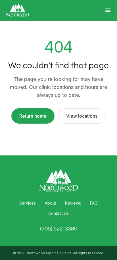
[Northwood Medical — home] (17, 10)
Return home (33, 116)
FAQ (94, 203)
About (50, 203)
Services (27, 203)
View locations (81, 116)
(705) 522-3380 (58, 229)
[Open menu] (108, 10)
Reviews (73, 203)
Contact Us (58, 213)
